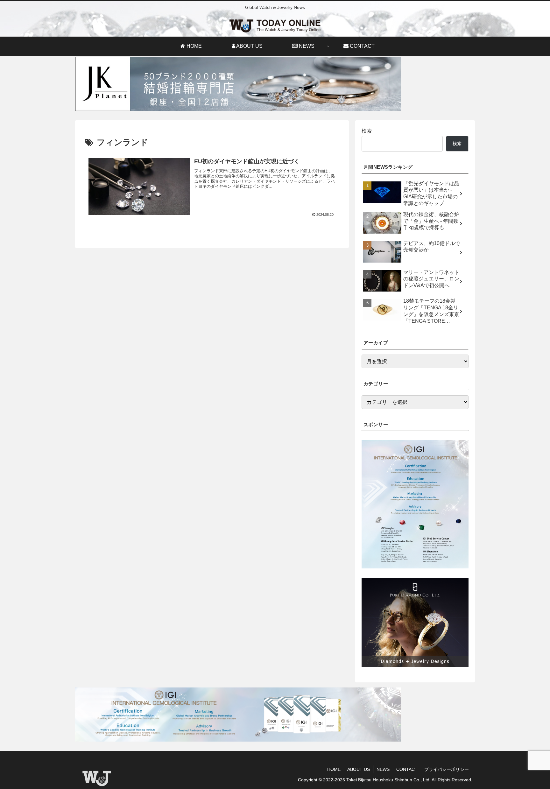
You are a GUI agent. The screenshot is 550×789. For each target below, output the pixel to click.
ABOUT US (358, 769)
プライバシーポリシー (446, 769)
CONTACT (407, 769)
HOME (334, 769)
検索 (367, 131)
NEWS (383, 769)
